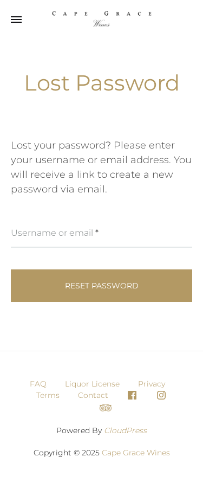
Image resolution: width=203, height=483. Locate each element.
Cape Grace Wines (136, 453)
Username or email (55, 232)
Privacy (151, 384)
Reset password (102, 286)
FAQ (38, 384)
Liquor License (92, 384)
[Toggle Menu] (16, 19)
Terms (48, 395)
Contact (93, 395)
